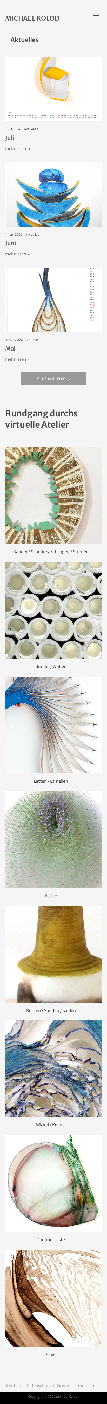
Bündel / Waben (50, 666)
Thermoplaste (51, 1239)
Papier (51, 1354)
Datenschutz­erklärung (48, 1385)
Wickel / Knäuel (51, 1125)
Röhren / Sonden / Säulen (51, 1010)
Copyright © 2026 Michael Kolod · (53, 1397)
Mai (10, 348)
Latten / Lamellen (51, 781)
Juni (10, 243)
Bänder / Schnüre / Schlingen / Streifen (51, 551)
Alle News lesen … (53, 378)
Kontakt (14, 1385)
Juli (9, 137)
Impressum (85, 1385)
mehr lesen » (18, 148)
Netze (51, 895)
